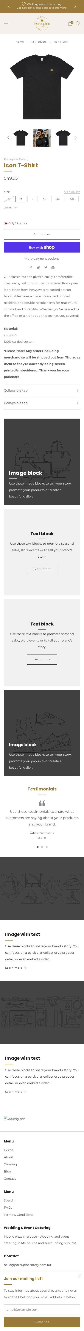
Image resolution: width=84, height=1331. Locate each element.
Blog (7, 1171)
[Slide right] (75, 138)
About (8, 1157)
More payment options (42, 258)
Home (20, 41)
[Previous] (8, 6)
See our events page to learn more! (44, 7)
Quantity (11, 207)
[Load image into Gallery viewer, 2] (42, 138)
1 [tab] (38, 847)
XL (44, 198)
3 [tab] (47, 847)
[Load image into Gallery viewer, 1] (21, 138)
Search (9, 1200)
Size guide (72, 192)
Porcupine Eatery (16, 159)
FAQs (8, 1207)
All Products (39, 41)
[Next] (75, 6)
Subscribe (42, 1321)
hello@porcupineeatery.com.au (27, 1265)
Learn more (42, 569)
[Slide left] (9, 138)
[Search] (78, 23)
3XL (72, 198)
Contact (10, 1178)
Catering (10, 1164)
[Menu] (6, 23)
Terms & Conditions (18, 1214)
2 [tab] (42, 847)
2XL (58, 198)
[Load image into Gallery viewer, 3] (63, 138)
